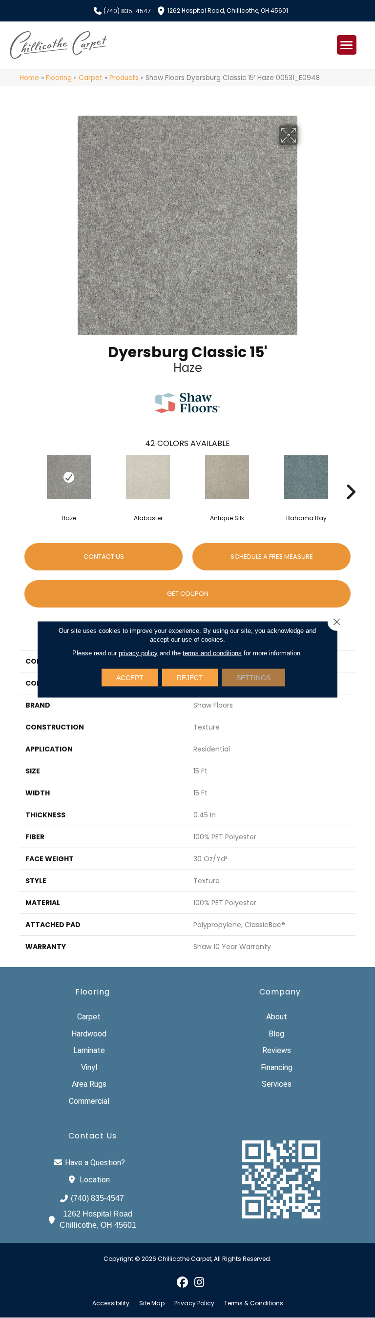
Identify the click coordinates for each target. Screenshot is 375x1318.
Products (124, 77)
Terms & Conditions (253, 1303)
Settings (253, 677)
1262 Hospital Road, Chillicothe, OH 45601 (227, 10)
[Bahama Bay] (306, 477)
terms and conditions (212, 652)
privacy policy (138, 652)
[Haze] (68, 477)
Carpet (91, 77)
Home (29, 77)
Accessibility (110, 1303)
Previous (24, 477)
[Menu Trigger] (346, 45)
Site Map (152, 1303)
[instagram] (199, 1282)
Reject (190, 677)
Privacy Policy (194, 1303)
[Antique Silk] (227, 477)
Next (350, 477)
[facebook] (182, 1282)
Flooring (59, 77)
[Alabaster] (148, 477)
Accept (130, 677)
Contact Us (103, 556)
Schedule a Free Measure (271, 556)
